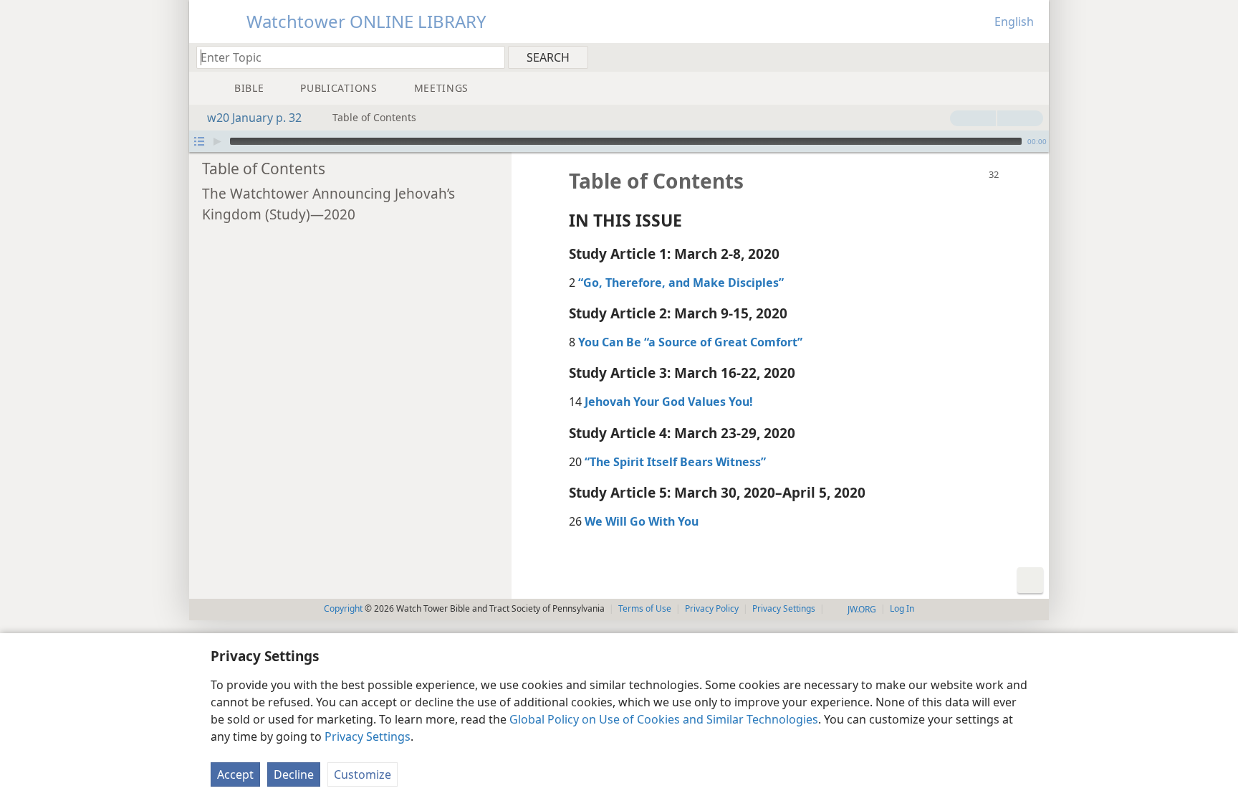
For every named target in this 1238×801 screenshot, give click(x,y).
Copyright (343, 608)
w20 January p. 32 (254, 117)
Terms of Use (644, 608)
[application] (619, 141)
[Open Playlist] (199, 141)
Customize (362, 774)
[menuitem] (1032, 56)
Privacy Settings (368, 736)
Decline (294, 774)
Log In (902, 608)
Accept (235, 774)
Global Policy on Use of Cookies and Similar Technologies (663, 719)
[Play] (217, 141)
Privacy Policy (712, 608)
